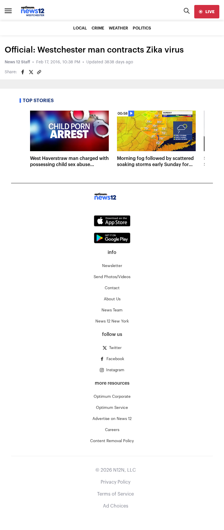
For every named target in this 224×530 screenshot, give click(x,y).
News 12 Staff (17, 62)
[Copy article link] (39, 72)
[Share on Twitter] (31, 72)
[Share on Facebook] (22, 72)
